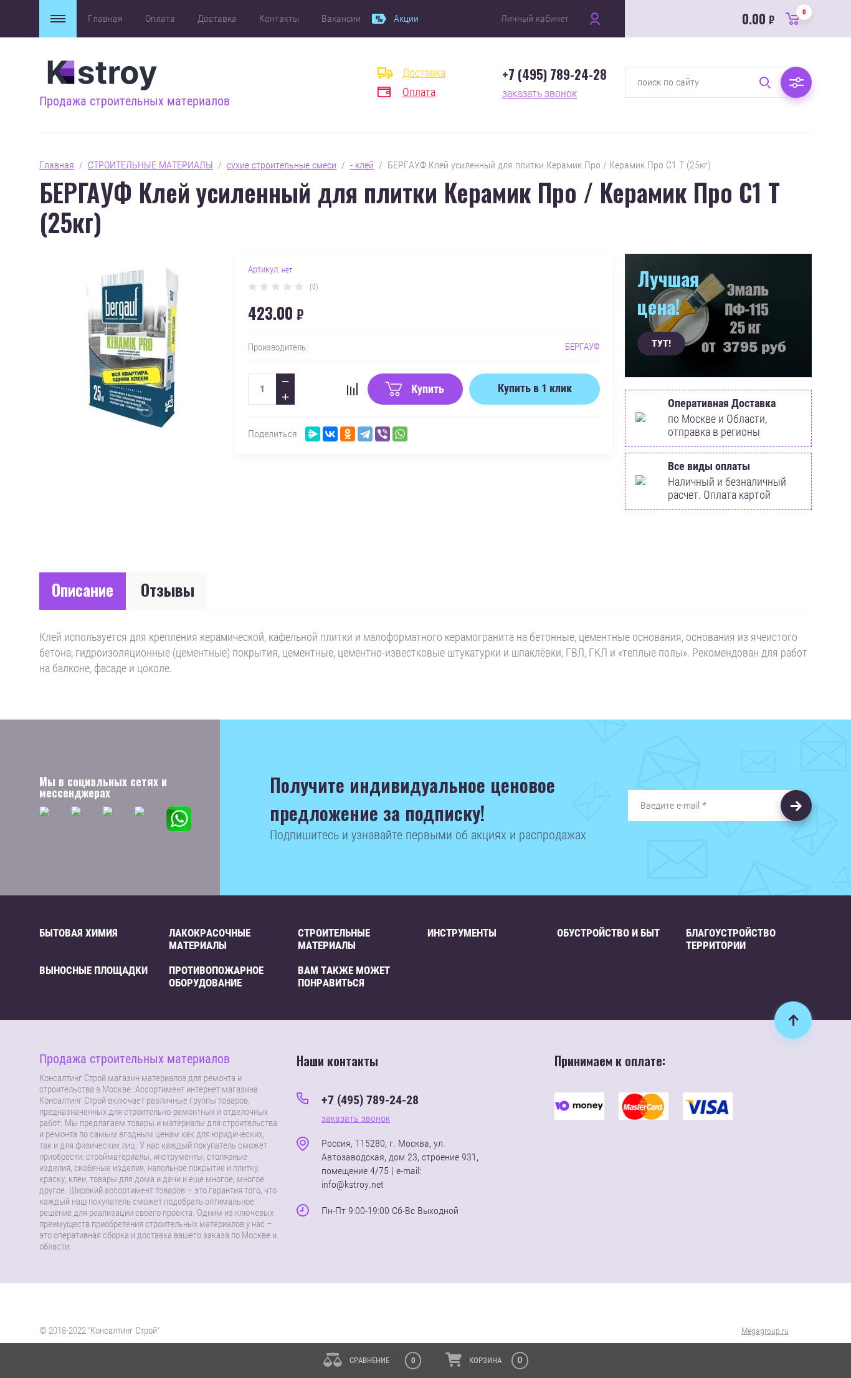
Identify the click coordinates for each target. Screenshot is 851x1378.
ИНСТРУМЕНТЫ (462, 933)
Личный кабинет (535, 18)
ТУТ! (661, 343)
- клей (362, 165)
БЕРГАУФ (582, 346)
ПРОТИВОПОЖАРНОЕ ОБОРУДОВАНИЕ (216, 976)
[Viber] (382, 433)
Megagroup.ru (765, 1331)
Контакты (279, 18)
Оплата (160, 18)
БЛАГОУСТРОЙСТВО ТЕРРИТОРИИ (731, 939)
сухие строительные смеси (281, 165)
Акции (406, 18)
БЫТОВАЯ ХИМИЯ (78, 933)
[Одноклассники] (347, 433)
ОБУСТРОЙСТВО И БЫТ (608, 933)
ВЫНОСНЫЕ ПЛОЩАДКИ (93, 970)
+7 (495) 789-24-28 (554, 74)
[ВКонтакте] (330, 433)
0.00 (774, 18)
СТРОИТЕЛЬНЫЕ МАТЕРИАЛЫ (150, 165)
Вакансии (341, 18)
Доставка (217, 18)
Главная (105, 18)
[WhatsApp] (399, 433)
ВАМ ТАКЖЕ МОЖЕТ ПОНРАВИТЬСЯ (344, 976)
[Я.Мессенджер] (312, 433)
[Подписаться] (796, 805)
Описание (82, 589)
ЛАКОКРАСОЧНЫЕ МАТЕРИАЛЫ (209, 939)
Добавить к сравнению (352, 389)
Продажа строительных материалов (134, 101)
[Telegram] (365, 433)
